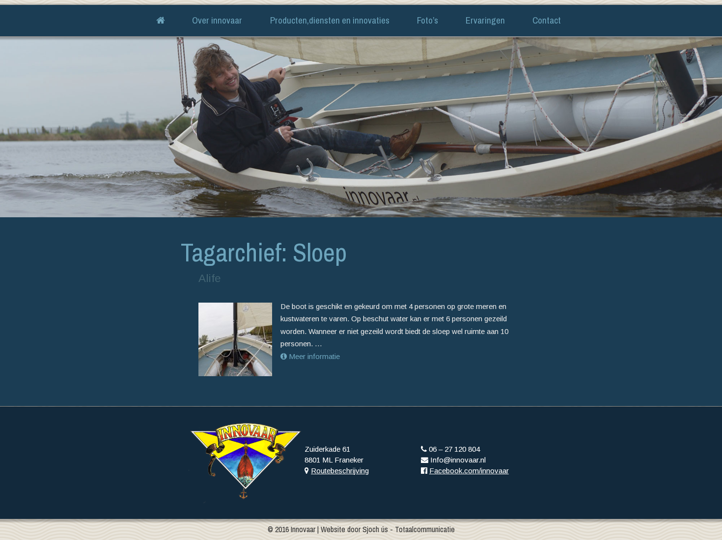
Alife (209, 278)
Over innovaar (217, 20)
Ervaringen (485, 20)
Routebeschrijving (340, 470)
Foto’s (427, 20)
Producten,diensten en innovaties (329, 20)
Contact (546, 20)
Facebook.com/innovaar (469, 470)
